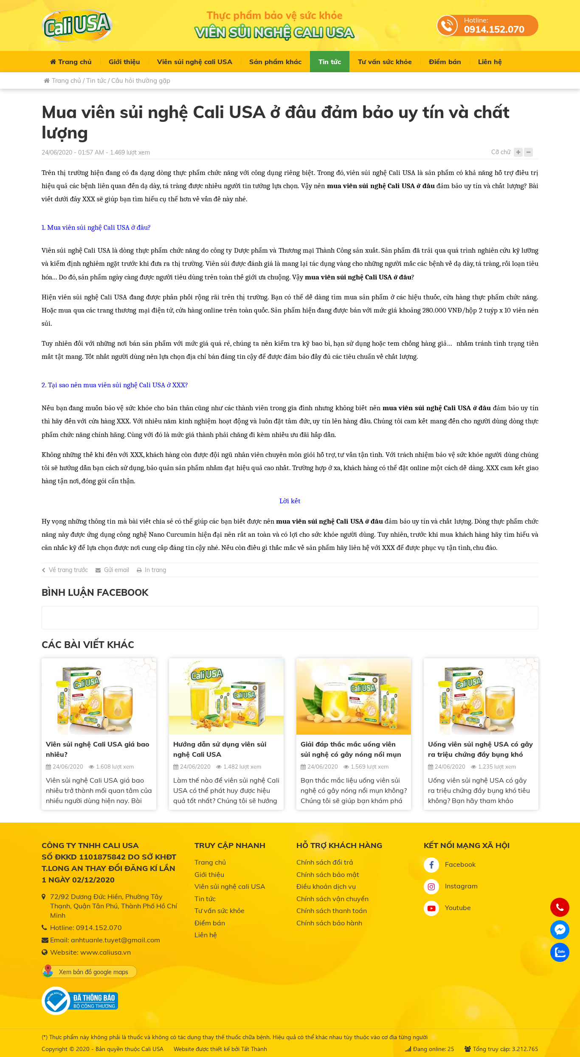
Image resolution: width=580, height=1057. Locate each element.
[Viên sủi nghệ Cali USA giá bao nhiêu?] (99, 696)
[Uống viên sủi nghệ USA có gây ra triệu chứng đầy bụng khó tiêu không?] (481, 696)
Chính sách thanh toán (331, 910)
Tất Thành (254, 1049)
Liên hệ (490, 61)
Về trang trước (68, 570)
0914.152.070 (494, 29)
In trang (155, 570)
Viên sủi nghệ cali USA (194, 61)
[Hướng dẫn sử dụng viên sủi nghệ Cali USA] (226, 696)
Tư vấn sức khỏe (385, 61)
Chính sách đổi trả (324, 862)
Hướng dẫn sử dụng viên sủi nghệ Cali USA (219, 749)
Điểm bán (445, 61)
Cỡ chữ (500, 152)
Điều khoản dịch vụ (326, 886)
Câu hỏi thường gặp (140, 80)
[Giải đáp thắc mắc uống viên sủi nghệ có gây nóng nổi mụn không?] (353, 696)
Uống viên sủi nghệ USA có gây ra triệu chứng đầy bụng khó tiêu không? (480, 749)
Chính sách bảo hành (329, 923)
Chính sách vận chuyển (332, 898)
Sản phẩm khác (275, 61)
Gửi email (116, 570)
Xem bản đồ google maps (93, 972)
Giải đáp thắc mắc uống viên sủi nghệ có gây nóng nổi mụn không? (351, 749)
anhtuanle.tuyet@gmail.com (115, 940)
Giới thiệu (124, 61)
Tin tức (329, 61)
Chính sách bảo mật (327, 874)
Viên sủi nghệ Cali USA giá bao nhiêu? (97, 749)
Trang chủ (75, 61)
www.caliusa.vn (105, 952)
